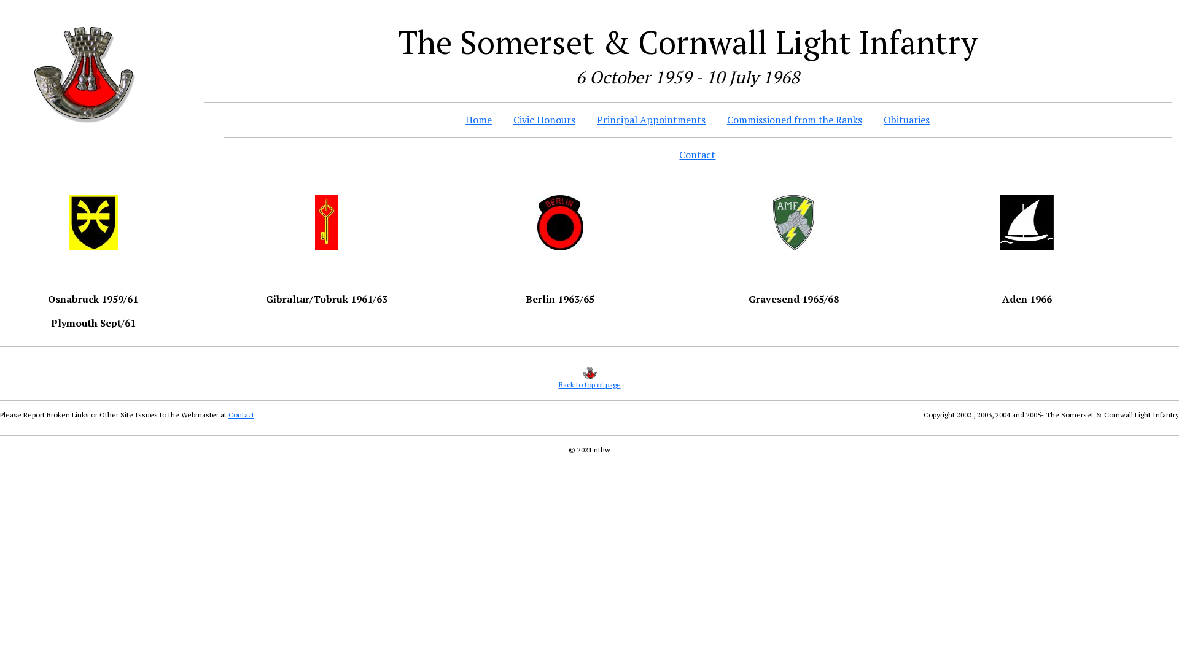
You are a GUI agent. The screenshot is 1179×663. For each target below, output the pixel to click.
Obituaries (907, 119)
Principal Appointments (651, 119)
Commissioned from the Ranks (794, 119)
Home (478, 119)
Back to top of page (590, 384)
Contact (697, 154)
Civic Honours (544, 119)
